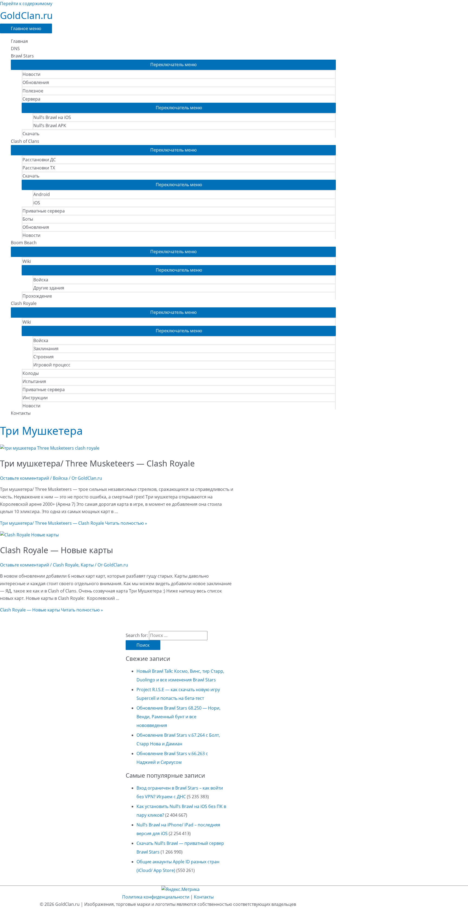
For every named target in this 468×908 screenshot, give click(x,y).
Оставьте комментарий (24, 478)
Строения (43, 357)
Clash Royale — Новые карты (56, 550)
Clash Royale (24, 303)
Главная (19, 41)
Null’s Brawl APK (49, 125)
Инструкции (35, 398)
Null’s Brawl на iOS (52, 117)
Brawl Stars (22, 56)
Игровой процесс (51, 365)
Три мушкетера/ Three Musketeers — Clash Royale (97, 463)
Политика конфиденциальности (155, 897)
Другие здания (48, 288)
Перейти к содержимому (26, 4)
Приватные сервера (43, 211)
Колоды (30, 373)
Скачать (30, 134)
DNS (15, 48)
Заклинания (45, 349)
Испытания (34, 381)
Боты (27, 219)
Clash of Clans (25, 141)
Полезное (32, 91)
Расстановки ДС (39, 160)
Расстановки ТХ (38, 168)
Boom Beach (24, 243)
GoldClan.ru (26, 15)
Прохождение (37, 296)
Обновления (35, 82)
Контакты (21, 413)
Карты (87, 565)
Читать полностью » (73, 523)
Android (41, 194)
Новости (31, 74)
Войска (40, 280)
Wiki (26, 261)
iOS (36, 203)
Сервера (31, 99)
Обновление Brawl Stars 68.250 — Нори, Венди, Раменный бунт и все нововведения (178, 716)
